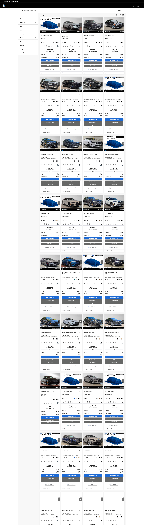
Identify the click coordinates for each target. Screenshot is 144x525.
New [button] (8, 5)
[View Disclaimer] (51, 46)
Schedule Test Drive (50, 63)
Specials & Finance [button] (41, 5)
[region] (50, 56)
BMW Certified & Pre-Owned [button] (24, 5)
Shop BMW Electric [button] (13, 5)
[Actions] (58, 36)
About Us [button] (54, 5)
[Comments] (58, 46)
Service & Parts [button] (48, 5)
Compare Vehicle (46, 72)
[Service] (136, 6)
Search (119, 10)
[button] (138, 6)
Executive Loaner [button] (33, 5)
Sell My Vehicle (50, 65)
